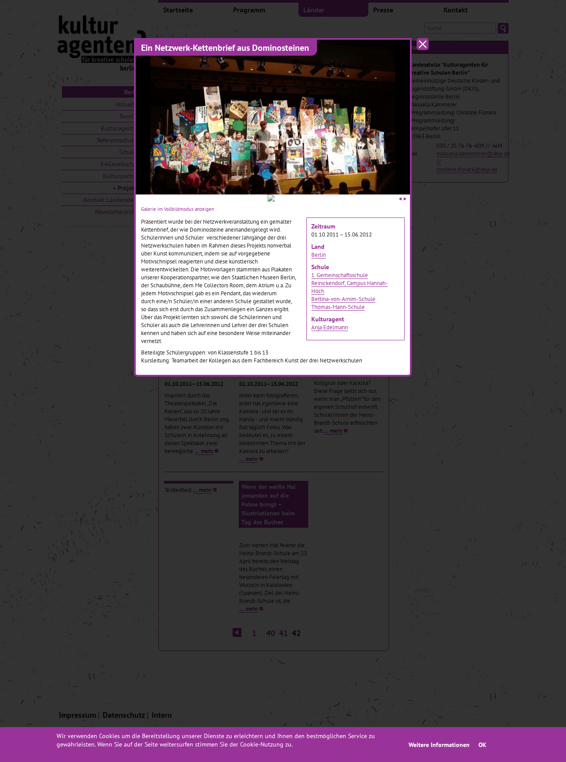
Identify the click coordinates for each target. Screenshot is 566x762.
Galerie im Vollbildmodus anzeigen (177, 209)
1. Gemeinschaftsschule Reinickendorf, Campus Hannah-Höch (349, 282)
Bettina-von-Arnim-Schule (343, 298)
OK (482, 744)
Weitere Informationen (439, 744)
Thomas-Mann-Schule (338, 306)
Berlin (318, 254)
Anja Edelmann (329, 327)
